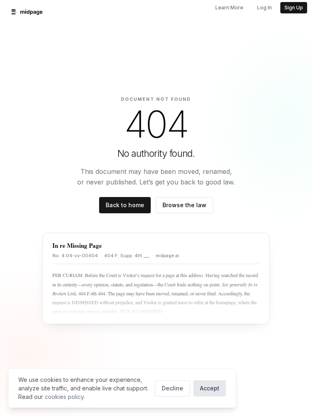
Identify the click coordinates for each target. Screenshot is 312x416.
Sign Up (293, 7)
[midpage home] (27, 11)
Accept (209, 388)
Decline (172, 388)
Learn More (229, 7)
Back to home (125, 205)
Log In (264, 7)
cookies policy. (65, 396)
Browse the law (184, 205)
